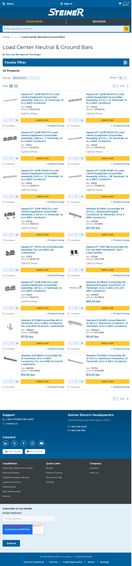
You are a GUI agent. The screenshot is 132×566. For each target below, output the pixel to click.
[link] (109, 86)
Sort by (7, 77)
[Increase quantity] (17, 120)
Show (113, 77)
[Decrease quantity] (5, 120)
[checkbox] (4, 126)
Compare (10, 125)
